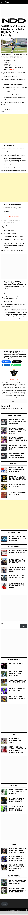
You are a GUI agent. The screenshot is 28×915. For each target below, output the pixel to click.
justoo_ (12, 69)
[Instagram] (13, 401)
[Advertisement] (14, 128)
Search (2, 623)
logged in (10, 408)
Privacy (4, 904)
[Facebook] (15, 401)
